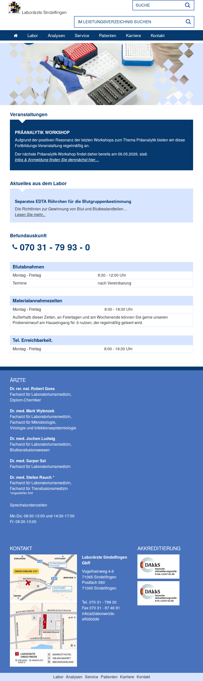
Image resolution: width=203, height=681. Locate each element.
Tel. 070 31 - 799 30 (99, 602)
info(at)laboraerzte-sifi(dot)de (98, 616)
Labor (32, 35)
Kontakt (158, 35)
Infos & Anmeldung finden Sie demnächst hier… (57, 159)
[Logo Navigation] (37, 7)
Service (82, 35)
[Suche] (188, 5)
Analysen (56, 35)
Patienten (107, 35)
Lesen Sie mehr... (30, 214)
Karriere (133, 35)
